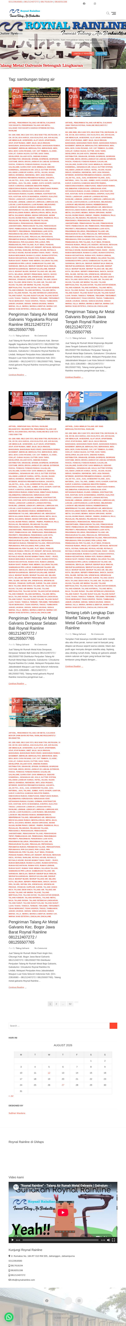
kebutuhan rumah (49, 188)
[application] (63, 1212)
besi (55, 148)
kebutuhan (33, 188)
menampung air (37, 210)
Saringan (13, 266)
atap (11, 143)
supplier (30, 279)
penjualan (35, 237)
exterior (54, 161)
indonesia (30, 175)
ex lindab (44, 161)
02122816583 (15, 1)
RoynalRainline (49, 1314)
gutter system (48, 170)
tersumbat (54, 298)
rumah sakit (15, 261)
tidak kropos (31, 301)
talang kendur (16, 290)
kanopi (48, 183)
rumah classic (33, 255)
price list (29, 247)
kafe (41, 183)
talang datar (30, 287)
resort (38, 247)
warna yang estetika (19, 309)
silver (16, 277)
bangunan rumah (51, 145)
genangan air (27, 170)
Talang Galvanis (22, 336)
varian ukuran (39, 303)
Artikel (12, 123)
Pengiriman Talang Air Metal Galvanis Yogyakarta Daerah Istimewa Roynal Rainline (32, 128)
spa (29, 277)
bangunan (14, 145)
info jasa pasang (44, 175)
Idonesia (20, 175)
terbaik (34, 298)
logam (12, 204)
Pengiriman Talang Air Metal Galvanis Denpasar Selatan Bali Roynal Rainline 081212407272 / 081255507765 (33, 628)
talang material (33, 290)
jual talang (24, 183)
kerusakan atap (41, 191)
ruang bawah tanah (34, 253)
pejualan (13, 220)
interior (13, 178)
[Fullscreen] (113, 1240)
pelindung (24, 220)
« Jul (11, 1096)
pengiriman (24, 231)
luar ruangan (23, 204)
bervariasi (47, 148)
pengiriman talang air (41, 234)
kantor (56, 183)
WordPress (66, 1318)
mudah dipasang (40, 215)
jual (22, 180)
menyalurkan (38, 212)
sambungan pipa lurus (20, 263)
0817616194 (47, 1)
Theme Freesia (76, 1314)
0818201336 (61, 1)
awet (28, 143)
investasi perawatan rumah (31, 178)
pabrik (40, 218)
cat (34, 151)
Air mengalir (15, 140)
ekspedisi (43, 159)
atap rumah (19, 143)
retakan (47, 247)
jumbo (35, 183)
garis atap (25, 167)
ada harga (23, 137)
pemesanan (37, 229)
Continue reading (82, 53)
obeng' (32, 218)
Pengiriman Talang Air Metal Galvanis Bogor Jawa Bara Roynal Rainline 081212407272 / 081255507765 (32, 735)
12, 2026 (73, 97)
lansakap (20, 199)
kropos (44, 196)
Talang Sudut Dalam (33, 295)
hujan (44, 172)
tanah (17, 298)
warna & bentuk (37, 306)
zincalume (46, 309)
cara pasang (25, 151)
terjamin (43, 298)
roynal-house (39, 250)
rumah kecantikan (18, 258)
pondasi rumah (16, 247)
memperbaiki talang (19, 210)
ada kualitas (36, 137)
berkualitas (34, 148)
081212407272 (31, 1)
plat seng (40, 245)
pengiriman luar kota (42, 231)
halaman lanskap (17, 172)
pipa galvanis (27, 242)
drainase (26, 159)
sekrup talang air (38, 271)
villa (18, 306)
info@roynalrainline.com (23, 1280)
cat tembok (42, 151)
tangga (25, 298)
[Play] (12, 1240)
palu (56, 218)
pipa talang (28, 245)
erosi (21, 161)
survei (39, 279)
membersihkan (44, 207)
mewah (28, 215)
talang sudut (15, 295)
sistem (23, 277)
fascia (12, 164)
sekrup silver (21, 271)
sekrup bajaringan (18, 269)
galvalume (14, 167)
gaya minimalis (39, 167)
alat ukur (38, 140)
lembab (21, 202)
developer (14, 156)
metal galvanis (16, 215)
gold (37, 170)
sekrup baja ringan (46, 266)
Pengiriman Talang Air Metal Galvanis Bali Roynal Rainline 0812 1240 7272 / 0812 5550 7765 (33, 431)
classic (53, 151)
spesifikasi (37, 277)
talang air (38, 282)
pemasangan (27, 223)
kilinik (30, 194)
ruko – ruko (51, 253)
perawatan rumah (17, 239)
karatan (19, 186)
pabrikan (48, 218)
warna (25, 306)
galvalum (45, 164)
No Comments (40, 336)
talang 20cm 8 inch (23, 282)
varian (27, 303)
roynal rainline (23, 250)
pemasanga (14, 223)
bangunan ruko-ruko (31, 145)
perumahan (14, 242)
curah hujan (23, 153)
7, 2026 (16, 704)
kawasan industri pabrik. (37, 186)
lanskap (30, 199)
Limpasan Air (51, 202)
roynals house (16, 253)
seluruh (18, 274)
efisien (35, 159)
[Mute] (108, 1240)
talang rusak (21, 293)
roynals (51, 250)
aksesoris (27, 140)
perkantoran (53, 239)
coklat (12, 153)
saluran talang (49, 261)
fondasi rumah (32, 164)
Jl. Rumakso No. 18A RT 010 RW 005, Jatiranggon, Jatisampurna (42, 1256)
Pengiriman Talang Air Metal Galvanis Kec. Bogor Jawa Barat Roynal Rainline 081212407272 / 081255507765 (33, 932)
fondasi (20, 164)
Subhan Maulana (17, 1113)
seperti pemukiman (33, 274)
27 (63, 1085)
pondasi (49, 245)
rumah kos (33, 258)
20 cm (14, 137)
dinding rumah (40, 156)
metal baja (51, 212)
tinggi (42, 301)
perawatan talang (36, 239)
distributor (15, 159)
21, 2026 (16, 398)
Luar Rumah (37, 204)
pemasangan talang (33, 226)
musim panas (22, 218)
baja (34, 143)
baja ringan (44, 143)
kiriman (38, 194)
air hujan (52, 137)
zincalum (35, 309)
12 (49, 1073)
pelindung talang (39, 220)
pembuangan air (23, 229)
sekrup (31, 266)
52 (71, 1003)
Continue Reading (16, 375)
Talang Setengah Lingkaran (43, 293)
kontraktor (49, 194)
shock (46, 274)
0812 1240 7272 (27, 135)
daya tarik (44, 153)
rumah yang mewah (31, 261)
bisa (11, 151)
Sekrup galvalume (38, 269)
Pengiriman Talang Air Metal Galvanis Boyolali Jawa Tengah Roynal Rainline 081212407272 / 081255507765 (89, 321)
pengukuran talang (19, 237)
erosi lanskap (32, 161)
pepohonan (47, 237)
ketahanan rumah (17, 194)
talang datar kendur (48, 287)
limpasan (39, 202)
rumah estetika (49, 255)
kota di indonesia (30, 196)
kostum (17, 196)
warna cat (51, 306)
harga (30, 172)
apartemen (50, 140)
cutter (33, 153)
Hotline (101, 53)
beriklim (23, 148)
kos (10, 196)
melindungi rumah (27, 207)
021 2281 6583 (14, 135)
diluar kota (26, 156)
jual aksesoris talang (36, 180)
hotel (38, 172)
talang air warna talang (28, 285)
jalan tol (14, 180)
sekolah (23, 266)
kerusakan (27, 191)
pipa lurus (40, 242)
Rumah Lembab (47, 258)
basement (13, 148)
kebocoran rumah (18, 188)
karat (11, 186)
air (45, 137)
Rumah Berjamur (17, 255)
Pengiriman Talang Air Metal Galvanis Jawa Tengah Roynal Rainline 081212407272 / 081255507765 (88, 125)
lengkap (30, 202)
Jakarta (50, 178)
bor (16, 151)
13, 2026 (73, 398)
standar (21, 279)
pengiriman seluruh (19, 234)
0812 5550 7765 (40, 135)
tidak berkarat (16, 301)
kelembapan (15, 191)
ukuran (19, 303)
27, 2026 (17, 97)
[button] (9, 1317)
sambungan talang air (43, 263)
